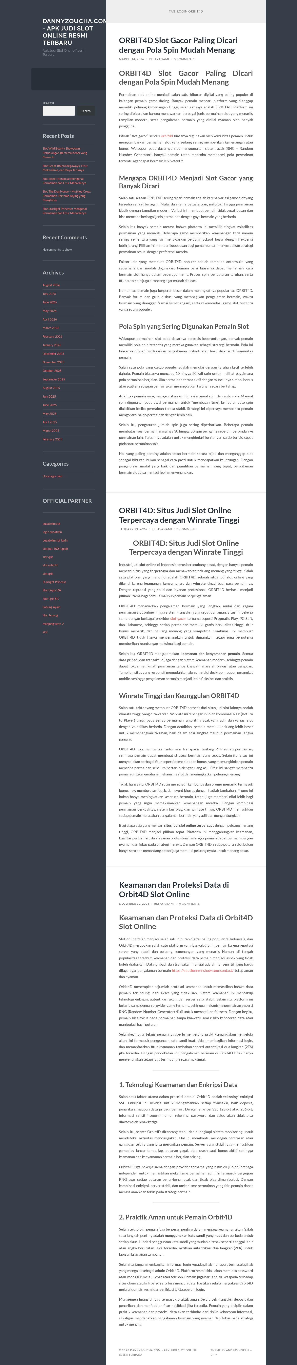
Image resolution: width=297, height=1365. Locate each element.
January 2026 (52, 345)
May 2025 (50, 413)
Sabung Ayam (51, 607)
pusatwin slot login (55, 540)
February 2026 (52, 336)
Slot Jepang (50, 615)
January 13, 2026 (133, 529)
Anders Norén (237, 1350)
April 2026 (50, 319)
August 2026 (51, 285)
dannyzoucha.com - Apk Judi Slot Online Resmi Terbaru (75, 32)
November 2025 (53, 362)
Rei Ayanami (159, 59)
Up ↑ (214, 1354)
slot (45, 632)
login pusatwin (52, 532)
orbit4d (167, 136)
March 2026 (51, 328)
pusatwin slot (51, 523)
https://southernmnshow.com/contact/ (203, 970)
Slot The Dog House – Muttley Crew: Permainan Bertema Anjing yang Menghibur (67, 196)
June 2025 (50, 405)
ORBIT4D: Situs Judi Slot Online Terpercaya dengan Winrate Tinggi (179, 514)
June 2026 (50, 302)
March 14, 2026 (131, 59)
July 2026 (49, 293)
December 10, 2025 (134, 903)
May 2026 (50, 311)
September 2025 (54, 379)
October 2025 (52, 370)
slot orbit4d (50, 565)
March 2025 (51, 430)
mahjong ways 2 (53, 623)
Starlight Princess (54, 582)
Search (48, 103)
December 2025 (53, 353)
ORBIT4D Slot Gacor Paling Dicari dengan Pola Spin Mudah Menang (178, 44)
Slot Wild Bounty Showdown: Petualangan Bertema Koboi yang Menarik (65, 153)
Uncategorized (52, 476)
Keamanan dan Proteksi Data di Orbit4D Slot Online (174, 889)
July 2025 (49, 396)
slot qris (48, 557)
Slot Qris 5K (51, 598)
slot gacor (178, 618)
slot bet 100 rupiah (55, 548)
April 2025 (50, 422)
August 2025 (51, 388)
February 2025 (52, 439)
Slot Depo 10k (52, 590)
